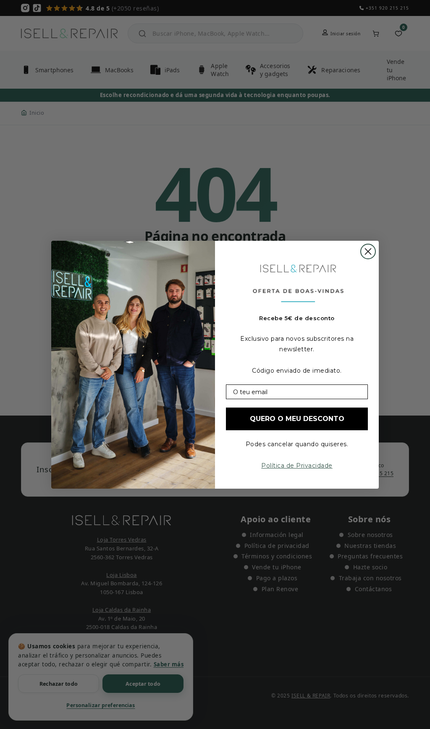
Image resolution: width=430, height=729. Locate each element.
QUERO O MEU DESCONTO (297, 419)
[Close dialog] (368, 251)
